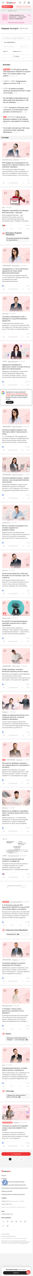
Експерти (4, 1178)
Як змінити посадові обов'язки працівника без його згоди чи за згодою (16, 91)
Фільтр (17, 56)
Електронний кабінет (16, 902)
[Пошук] (20, 2)
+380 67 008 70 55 (6, 1204)
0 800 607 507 (12, 1201)
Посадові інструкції (13, 855)
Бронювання (15, 265)
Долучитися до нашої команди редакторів (13, 1185)
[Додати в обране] (28, 183)
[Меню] (3, 2)
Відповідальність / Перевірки (10, 159)
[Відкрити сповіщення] (24, 2)
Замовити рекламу (6, 1191)
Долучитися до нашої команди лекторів (12, 1181)
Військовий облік (13, 361)
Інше (3, 207)
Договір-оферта (5, 1234)
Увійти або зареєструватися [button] (16, 22)
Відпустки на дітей (17, 474)
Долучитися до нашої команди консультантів (14, 1188)
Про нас (3, 1175)
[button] (25, 1159)
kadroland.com (24, 1243)
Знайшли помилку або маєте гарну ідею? (13, 1194)
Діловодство (6, 522)
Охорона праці (6, 618)
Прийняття (5, 712)
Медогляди (5, 313)
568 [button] (21, 1159)
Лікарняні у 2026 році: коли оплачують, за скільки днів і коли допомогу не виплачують (15, 110)
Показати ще (17, 1154)
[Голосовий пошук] (28, 38)
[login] (29, 3)
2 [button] (14, 1159)
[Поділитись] (23, 183)
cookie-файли (22, 1269)
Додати (9, 402)
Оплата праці (16, 666)
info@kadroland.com (7, 1214)
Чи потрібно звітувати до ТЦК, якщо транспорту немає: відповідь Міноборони (16, 130)
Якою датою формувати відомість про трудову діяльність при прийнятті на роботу (16, 119)
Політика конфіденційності (8, 1236)
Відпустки (5, 570)
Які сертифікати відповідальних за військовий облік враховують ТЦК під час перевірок (16, 100)
